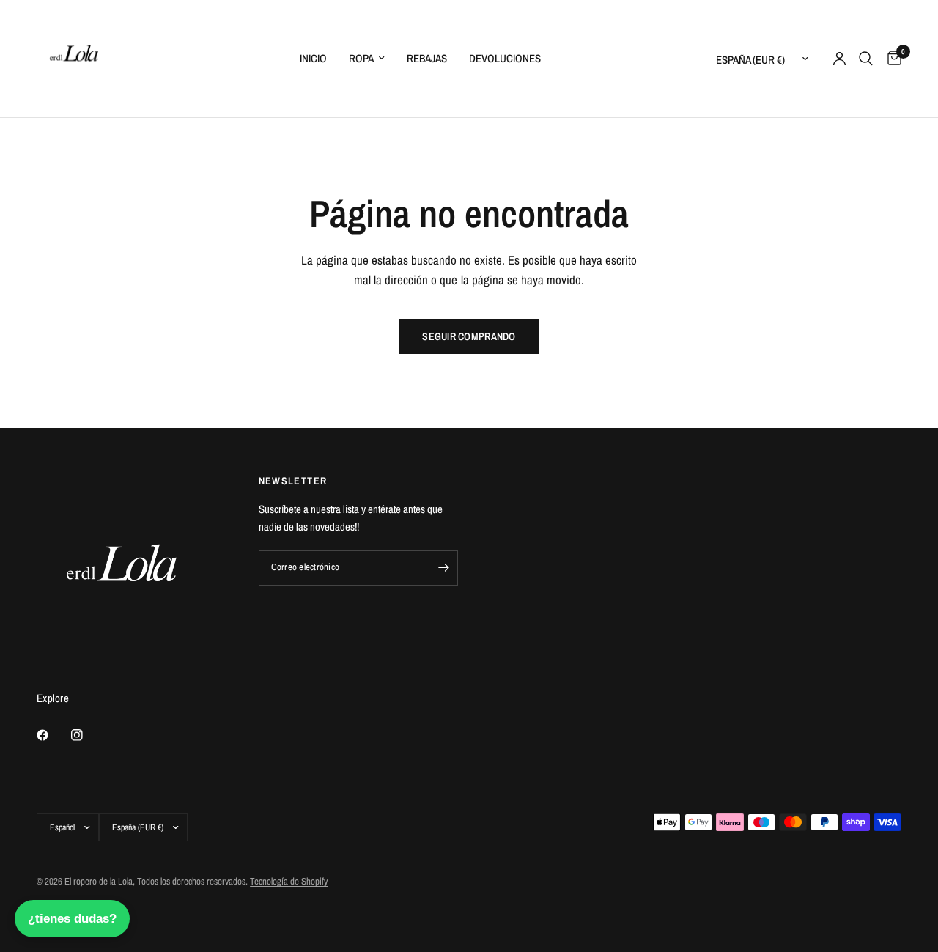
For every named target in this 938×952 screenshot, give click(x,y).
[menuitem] (313, 59)
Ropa (361, 58)
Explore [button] (53, 698)
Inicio (313, 58)
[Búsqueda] (866, 58)
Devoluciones (505, 58)
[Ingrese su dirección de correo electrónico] (443, 568)
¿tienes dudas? (72, 919)
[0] (890, 58)
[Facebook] (53, 735)
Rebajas (427, 58)
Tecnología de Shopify (289, 881)
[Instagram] (87, 735)
